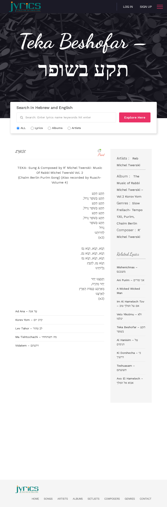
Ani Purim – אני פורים (130, 280)
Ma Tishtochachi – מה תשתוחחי (36, 337)
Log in (128, 7)
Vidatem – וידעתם (27, 345)
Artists (62, 498)
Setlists (93, 498)
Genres (130, 498)
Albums (78, 498)
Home (35, 498)
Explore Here (134, 117)
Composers (112, 498)
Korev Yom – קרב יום (29, 319)
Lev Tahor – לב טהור (28, 328)
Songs (48, 498)
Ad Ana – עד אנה (26, 311)
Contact (145, 498)
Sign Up (146, 7)
